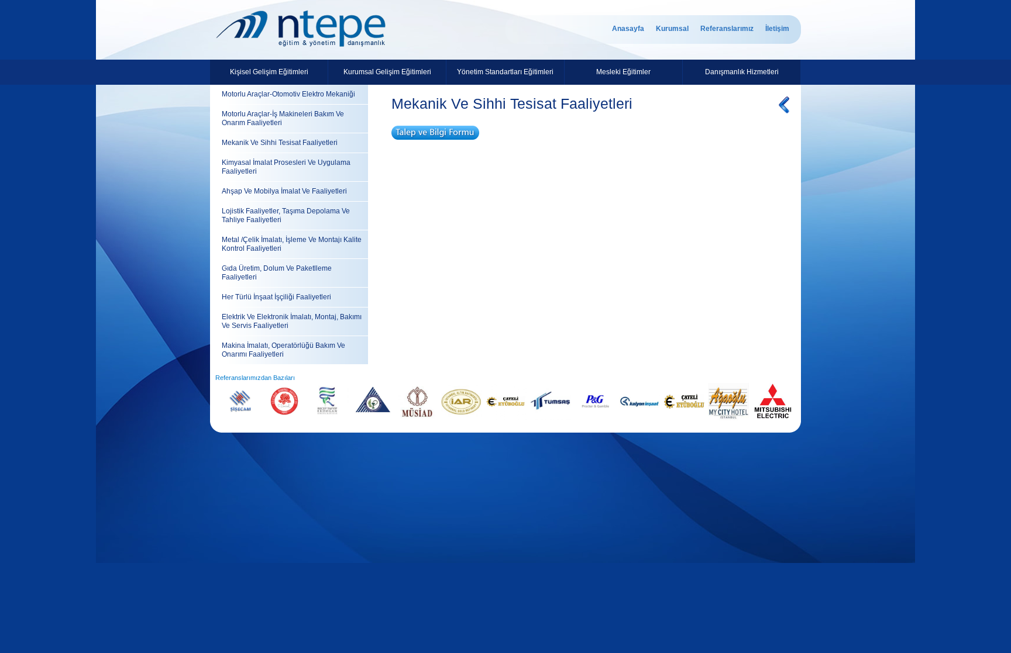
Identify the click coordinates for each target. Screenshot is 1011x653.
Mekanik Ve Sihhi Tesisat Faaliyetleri (280, 143)
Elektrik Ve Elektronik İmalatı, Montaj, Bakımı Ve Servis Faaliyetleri (292, 321)
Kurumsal (672, 29)
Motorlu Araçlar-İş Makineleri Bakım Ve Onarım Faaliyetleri (283, 118)
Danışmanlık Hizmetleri (742, 72)
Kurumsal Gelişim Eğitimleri (387, 72)
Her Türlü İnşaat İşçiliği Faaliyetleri (276, 297)
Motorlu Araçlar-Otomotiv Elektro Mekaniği (288, 94)
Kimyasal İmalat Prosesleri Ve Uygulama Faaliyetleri (286, 166)
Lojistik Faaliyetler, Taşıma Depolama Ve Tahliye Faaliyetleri (286, 215)
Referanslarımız (727, 29)
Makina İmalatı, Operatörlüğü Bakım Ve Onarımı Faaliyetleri (283, 349)
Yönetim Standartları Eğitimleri (505, 72)
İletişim (777, 29)
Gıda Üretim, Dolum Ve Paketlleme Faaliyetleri (277, 272)
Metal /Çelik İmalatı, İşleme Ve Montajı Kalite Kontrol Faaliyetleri (292, 244)
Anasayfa (628, 29)
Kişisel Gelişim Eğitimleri (269, 72)
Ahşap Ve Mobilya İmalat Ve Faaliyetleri (284, 191)
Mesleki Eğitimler (623, 72)
